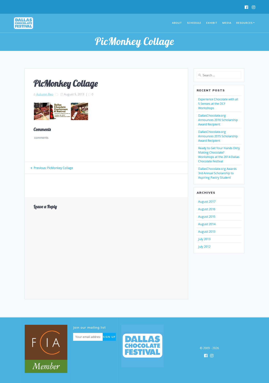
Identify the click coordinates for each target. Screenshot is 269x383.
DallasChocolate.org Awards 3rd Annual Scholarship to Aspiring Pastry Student (217, 173)
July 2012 (204, 247)
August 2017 (206, 202)
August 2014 (206, 224)
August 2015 (206, 217)
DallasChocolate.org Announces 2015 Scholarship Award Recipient (218, 136)
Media (226, 23)
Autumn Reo (44, 94)
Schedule (194, 23)
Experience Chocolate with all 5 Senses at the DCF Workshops (218, 103)
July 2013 (204, 239)
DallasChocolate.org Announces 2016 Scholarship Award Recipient (218, 120)
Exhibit (211, 23)
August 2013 (206, 232)
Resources (244, 23)
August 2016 (206, 209)
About (177, 23)
